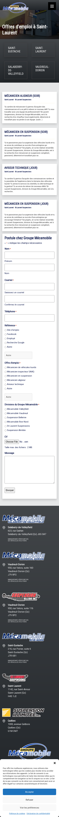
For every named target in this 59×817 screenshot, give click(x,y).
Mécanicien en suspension (19, 376)
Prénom (8, 261)
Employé (11, 338)
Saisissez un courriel (14, 292)
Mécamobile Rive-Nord (17, 421)
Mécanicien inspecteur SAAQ (20, 371)
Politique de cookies (17, 814)
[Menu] (52, 6)
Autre (9, 347)
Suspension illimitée (16, 430)
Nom (7, 273)
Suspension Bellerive (16, 417)
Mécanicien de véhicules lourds (21, 367)
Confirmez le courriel (14, 304)
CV (6, 436)
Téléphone (10, 311)
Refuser (29, 800)
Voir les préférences (29, 807)
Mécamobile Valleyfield (17, 409)
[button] (54, 762)
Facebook (11, 334)
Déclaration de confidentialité (38, 814)
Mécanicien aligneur (16, 380)
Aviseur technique (15, 384)
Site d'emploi (13, 330)
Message (9, 453)
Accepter (29, 792)
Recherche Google (15, 342)
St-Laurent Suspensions (18, 426)
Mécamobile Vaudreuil (17, 413)
